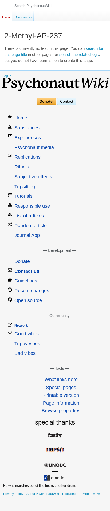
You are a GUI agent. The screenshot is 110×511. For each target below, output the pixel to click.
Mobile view (91, 494)
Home (20, 118)
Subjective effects (33, 176)
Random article (30, 225)
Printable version (61, 395)
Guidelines (25, 280)
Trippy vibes (27, 343)
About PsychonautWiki (42, 494)
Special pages (61, 387)
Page (6, 17)
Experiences (27, 137)
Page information (61, 403)
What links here (61, 379)
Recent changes (31, 290)
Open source (28, 300)
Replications (27, 157)
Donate (46, 101)
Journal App (27, 235)
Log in (6, 76)
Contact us (26, 271)
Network (21, 325)
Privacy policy (13, 494)
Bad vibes (25, 353)
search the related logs (79, 54)
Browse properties (61, 410)
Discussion (23, 17)
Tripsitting (24, 186)
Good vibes (26, 333)
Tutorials (23, 196)
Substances (27, 127)
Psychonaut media (34, 147)
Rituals (21, 167)
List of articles (29, 216)
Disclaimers (70, 494)
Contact (66, 101)
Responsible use (32, 206)
